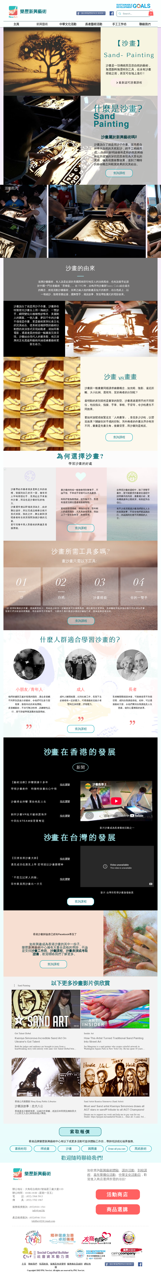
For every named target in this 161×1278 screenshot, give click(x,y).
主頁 (24, 1263)
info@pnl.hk (38, 1210)
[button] (151, 12)
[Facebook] (112, 13)
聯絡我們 (32, 1263)
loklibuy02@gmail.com (43, 1221)
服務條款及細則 (75, 1263)
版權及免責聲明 (58, 1263)
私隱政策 (44, 1263)
